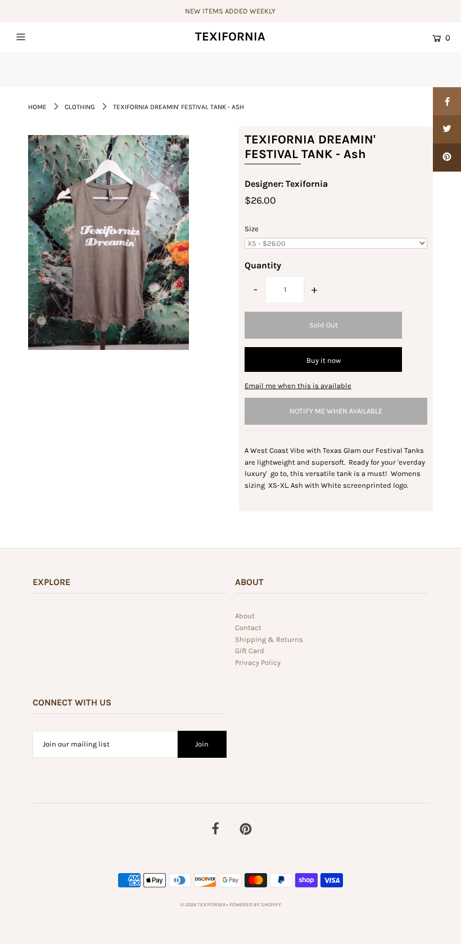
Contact (248, 627)
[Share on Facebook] (447, 101)
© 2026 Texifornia (203, 904)
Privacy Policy (258, 662)
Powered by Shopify (255, 904)
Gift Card (249, 650)
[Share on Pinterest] (447, 157)
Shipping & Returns (269, 639)
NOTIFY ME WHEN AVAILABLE (336, 411)
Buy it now (323, 360)
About (245, 616)
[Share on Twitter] (447, 129)
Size (252, 228)
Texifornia (230, 36)
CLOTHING (80, 107)
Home (37, 107)
